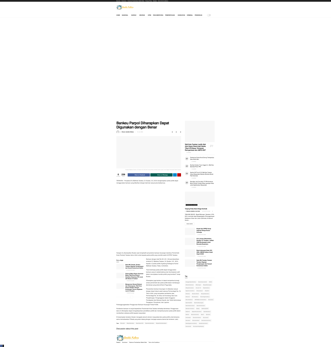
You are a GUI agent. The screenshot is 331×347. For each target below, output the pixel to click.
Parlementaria (158, 15)
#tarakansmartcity (206, 320)
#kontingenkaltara (204, 296)
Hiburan (142, 15)
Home (118, 15)
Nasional (125, 15)
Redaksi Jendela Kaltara (193, 211)
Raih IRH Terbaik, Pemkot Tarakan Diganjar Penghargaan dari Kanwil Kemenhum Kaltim (134, 266)
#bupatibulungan (207, 284)
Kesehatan (181, 15)
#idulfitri (207, 290)
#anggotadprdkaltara (191, 282)
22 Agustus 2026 (201, 246)
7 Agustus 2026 (130, 280)
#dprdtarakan (130, 323)
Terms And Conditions (163, 1)
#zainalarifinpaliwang (198, 326)
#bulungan (198, 284)
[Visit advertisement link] (165, 70)
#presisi (208, 314)
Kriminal (190, 15)
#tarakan (188, 320)
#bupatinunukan (190, 287)
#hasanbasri (200, 290)
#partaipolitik (139, 323)
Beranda (118, 1)
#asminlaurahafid (202, 282)
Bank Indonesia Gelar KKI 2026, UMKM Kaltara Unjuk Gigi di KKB (205, 252)
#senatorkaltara (197, 317)
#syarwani (205, 317)
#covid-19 (198, 287)
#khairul (188, 296)
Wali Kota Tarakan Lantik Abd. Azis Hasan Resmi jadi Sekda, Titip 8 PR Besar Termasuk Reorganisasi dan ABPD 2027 (195, 147)
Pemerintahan (170, 15)
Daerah (133, 15)
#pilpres (188, 311)
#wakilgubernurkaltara (191, 323)
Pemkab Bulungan (191, 205)
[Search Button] (214, 15)
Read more (190, 223)
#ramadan (188, 317)
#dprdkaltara (206, 287)
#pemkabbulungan (198, 302)
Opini (149, 15)
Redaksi (155, 1)
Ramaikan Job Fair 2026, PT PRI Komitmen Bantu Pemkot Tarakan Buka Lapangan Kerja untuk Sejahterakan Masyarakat (202, 183)
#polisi (187, 314)
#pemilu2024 (189, 302)
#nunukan (210, 299)
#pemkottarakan (149, 323)
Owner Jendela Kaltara (128, 132)
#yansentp (188, 326)
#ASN (210, 282)
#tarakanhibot (195, 320)
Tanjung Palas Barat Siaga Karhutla (196, 209)
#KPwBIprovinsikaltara (200, 299)
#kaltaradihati (195, 293)
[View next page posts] (131, 297)
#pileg (197, 308)
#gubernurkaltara (190, 290)
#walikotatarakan (203, 323)
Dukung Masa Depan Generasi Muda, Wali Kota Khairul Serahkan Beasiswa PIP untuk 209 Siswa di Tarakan (134, 276)
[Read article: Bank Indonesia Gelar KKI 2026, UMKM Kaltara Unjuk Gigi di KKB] (190, 253)
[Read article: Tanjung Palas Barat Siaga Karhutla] (200, 199)
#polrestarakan (195, 314)
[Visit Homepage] (125, 7)
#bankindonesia (190, 284)
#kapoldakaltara (205, 293)
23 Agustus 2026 (206, 211)
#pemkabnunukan (190, 305)
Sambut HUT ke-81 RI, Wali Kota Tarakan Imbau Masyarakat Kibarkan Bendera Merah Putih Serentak (201, 174)
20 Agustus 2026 (130, 270)
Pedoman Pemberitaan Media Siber (135, 1)
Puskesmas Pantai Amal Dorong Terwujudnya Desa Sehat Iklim (202, 158)
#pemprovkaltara (190, 308)
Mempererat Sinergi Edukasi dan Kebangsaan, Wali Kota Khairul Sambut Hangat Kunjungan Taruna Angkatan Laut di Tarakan (133, 287)
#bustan (122, 323)
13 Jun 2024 (140, 132)
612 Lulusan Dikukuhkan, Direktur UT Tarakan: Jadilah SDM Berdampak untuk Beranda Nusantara (205, 241)
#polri (202, 314)
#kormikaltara (189, 299)
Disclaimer (123, 1)
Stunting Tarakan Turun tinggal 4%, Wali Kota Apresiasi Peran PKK (202, 166)
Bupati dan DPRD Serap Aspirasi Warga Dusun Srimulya (204, 230)
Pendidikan (198, 15)
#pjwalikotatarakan (161, 323)
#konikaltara (195, 296)
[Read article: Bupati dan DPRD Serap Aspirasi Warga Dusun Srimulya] (190, 231)
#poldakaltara (207, 311)
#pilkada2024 (205, 308)
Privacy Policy (148, 1)
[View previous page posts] (128, 297)
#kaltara (188, 293)
